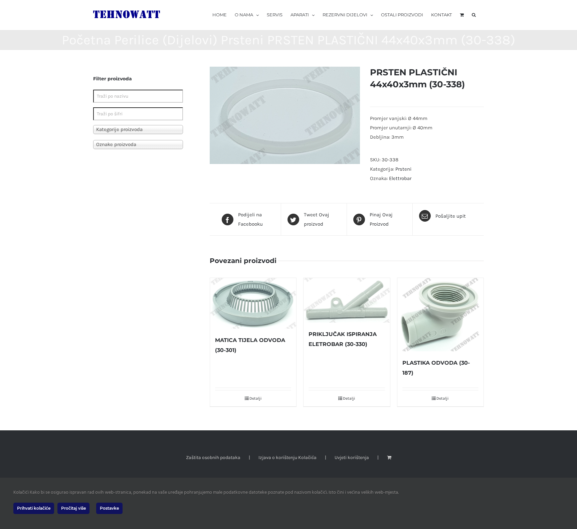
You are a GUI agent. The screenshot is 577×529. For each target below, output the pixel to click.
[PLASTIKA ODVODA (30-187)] (440, 314)
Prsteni (403, 169)
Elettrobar (400, 178)
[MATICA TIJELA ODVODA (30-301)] (253, 303)
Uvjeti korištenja (352, 457)
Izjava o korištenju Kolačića (287, 457)
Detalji (255, 398)
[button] (474, 14)
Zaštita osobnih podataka (213, 457)
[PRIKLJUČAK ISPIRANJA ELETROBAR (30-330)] (347, 300)
